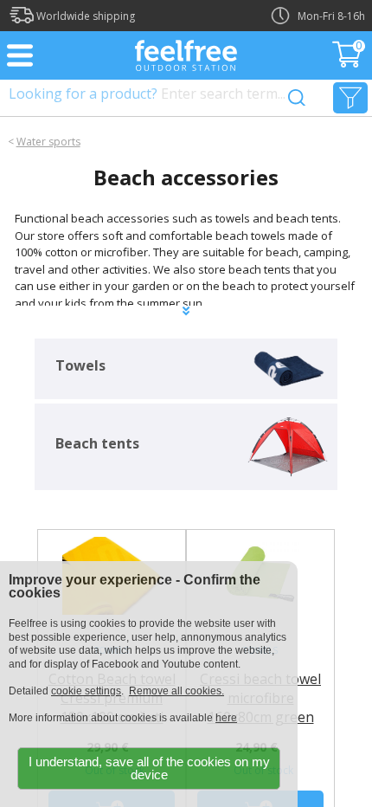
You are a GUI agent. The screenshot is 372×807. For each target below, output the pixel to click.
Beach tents (97, 443)
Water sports (48, 141)
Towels (80, 365)
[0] (348, 62)
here (226, 718)
